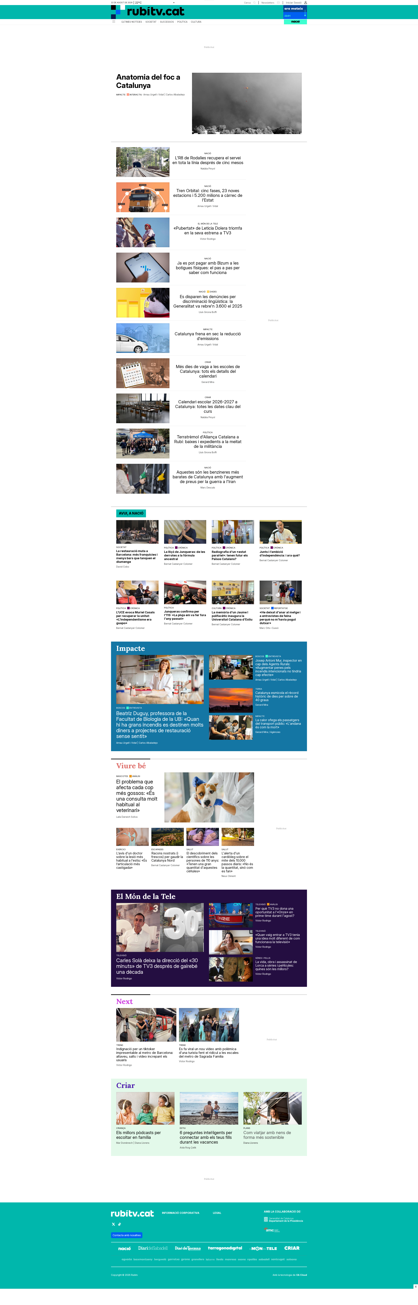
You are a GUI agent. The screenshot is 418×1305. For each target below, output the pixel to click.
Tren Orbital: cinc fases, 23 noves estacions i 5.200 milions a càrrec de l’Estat (207, 195)
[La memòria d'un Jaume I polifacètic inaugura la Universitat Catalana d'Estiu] (233, 592)
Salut (189, 849)
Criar (208, 362)
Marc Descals (208, 487)
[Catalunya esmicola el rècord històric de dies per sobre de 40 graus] (231, 700)
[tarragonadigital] (225, 1249)
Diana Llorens (250, 1143)
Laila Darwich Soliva (126, 817)
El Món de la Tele (208, 223)
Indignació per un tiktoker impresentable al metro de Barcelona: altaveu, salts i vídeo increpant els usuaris (144, 1054)
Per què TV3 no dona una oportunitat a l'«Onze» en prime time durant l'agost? (274, 912)
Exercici (121, 849)
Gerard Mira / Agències (267, 732)
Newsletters (268, 2)
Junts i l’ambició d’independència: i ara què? (280, 553)
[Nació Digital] (143, 13)
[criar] (292, 1249)
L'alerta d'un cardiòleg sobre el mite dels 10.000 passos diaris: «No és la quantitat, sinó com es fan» (237, 862)
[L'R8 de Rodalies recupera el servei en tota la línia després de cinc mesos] (142, 162)
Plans (246, 1128)
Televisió (121, 955)
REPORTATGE (281, 608)
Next (124, 1001)
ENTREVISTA (135, 708)
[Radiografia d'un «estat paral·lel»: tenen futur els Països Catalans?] (233, 532)
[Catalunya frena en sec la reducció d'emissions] (142, 338)
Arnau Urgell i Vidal (208, 206)
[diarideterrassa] (188, 1249)
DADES (213, 291)
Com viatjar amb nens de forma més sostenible (267, 1135)
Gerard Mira (207, 382)
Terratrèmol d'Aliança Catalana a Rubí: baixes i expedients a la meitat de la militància (207, 441)
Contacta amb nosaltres (127, 1235)
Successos (167, 22)
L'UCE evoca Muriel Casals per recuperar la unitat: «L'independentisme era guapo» (135, 618)
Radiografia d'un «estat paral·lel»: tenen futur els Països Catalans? (230, 555)
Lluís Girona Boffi (208, 312)
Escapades (157, 849)
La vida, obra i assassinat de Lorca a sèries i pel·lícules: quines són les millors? (276, 965)
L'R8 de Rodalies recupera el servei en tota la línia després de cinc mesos (207, 160)
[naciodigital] (124, 1249)
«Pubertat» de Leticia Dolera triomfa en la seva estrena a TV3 (208, 230)
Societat (151, 22)
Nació (207, 153)
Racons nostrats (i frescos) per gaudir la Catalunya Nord (167, 856)
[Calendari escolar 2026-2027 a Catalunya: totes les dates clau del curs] (142, 408)
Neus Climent (229, 876)
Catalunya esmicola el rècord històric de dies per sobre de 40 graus (276, 696)
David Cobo (122, 567)
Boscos (120, 708)
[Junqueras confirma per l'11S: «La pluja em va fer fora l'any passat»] (185, 592)
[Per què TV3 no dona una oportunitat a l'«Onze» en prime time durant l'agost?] (231, 915)
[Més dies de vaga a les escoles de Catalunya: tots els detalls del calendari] (142, 373)
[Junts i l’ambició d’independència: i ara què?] (281, 532)
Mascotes (122, 776)
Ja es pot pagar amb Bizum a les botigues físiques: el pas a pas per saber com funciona (208, 268)
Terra (258, 689)
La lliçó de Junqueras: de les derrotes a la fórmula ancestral (184, 555)
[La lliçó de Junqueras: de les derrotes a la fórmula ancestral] (185, 532)
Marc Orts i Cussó (269, 628)
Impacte (120, 94)
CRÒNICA (183, 547)
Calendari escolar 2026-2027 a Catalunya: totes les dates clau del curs (208, 406)
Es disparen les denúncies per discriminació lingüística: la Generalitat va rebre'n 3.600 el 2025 (207, 301)
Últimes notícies (131, 22)
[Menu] (113, 22)
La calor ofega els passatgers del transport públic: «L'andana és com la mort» (278, 723)
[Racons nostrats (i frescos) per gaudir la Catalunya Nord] (167, 837)
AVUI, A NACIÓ (131, 513)
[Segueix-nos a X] (113, 1226)
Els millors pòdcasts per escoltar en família (138, 1135)
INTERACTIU (136, 94)
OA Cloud (301, 1275)
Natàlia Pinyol (208, 168)
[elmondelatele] (263, 1249)
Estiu (183, 1128)
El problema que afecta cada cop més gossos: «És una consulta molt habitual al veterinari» (136, 796)
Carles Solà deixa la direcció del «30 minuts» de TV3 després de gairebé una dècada (157, 966)
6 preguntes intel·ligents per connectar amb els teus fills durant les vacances (206, 1137)
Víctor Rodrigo (208, 239)
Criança (121, 1128)
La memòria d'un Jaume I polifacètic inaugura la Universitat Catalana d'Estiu (232, 616)
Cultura (196, 22)
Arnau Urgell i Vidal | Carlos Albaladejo (164, 94)
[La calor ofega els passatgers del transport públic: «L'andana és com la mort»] (231, 727)
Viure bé (131, 766)
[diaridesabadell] (153, 1249)
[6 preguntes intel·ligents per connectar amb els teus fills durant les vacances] (209, 1108)
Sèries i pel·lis (262, 958)
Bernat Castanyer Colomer (178, 564)
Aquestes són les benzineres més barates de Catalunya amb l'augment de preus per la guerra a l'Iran (208, 477)
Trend (119, 1045)
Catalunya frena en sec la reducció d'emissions (208, 336)
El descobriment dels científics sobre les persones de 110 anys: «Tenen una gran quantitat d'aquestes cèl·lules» (202, 862)
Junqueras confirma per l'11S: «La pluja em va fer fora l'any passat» (185, 615)
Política (182, 22)
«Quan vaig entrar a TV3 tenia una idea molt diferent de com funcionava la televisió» (277, 938)
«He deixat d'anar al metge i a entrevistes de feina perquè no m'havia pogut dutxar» (280, 618)
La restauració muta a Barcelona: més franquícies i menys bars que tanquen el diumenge (137, 556)
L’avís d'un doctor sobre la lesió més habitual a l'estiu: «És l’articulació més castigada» (131, 860)
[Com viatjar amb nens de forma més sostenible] (272, 1108)
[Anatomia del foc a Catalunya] (247, 103)
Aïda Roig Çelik (188, 1147)
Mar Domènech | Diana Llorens (132, 1143)
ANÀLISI (136, 776)
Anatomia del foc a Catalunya (148, 81)
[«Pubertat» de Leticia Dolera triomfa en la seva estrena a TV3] (142, 232)
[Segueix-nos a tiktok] (119, 1226)
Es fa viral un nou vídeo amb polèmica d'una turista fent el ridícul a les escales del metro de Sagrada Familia (209, 1052)
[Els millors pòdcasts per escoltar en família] (145, 1108)
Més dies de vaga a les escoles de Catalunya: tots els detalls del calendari (208, 371)
